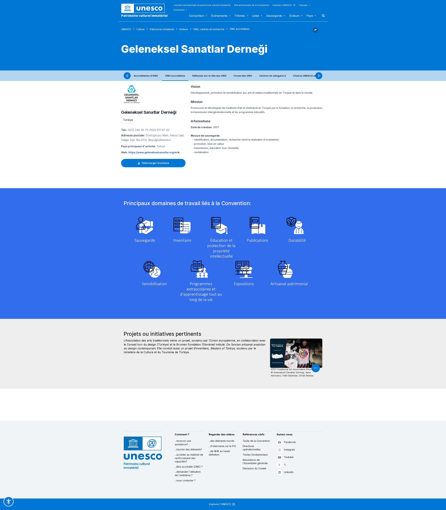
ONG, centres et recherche (208, 29)
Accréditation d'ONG (146, 75)
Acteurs (294, 15)
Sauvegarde (274, 15)
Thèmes (239, 15)
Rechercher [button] (322, 16)
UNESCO (126, 29)
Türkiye (128, 120)
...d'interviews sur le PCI (222, 446)
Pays (309, 15)
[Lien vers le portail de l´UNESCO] (144, 8)
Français (303, 5)
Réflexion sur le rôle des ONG (209, 75)
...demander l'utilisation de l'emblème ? (188, 473)
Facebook (290, 442)
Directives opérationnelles (252, 448)
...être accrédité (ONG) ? (189, 466)
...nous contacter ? (185, 480)
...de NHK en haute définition (219, 453)
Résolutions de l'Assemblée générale (255, 461)
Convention (196, 15)
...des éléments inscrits (221, 440)
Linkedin (289, 472)
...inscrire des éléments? (188, 449)
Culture (140, 29)
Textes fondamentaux (255, 454)
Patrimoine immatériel (162, 29)
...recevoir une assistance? (183, 442)
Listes (255, 15)
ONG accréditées (175, 75)
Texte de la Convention (256, 440)
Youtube (289, 457)
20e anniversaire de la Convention (251, 5)
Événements (219, 15)
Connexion (179, 10)
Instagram (289, 449)
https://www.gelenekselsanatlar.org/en (153, 152)
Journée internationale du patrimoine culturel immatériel (202, 5)
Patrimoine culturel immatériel (144, 15)
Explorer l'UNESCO (282, 5)
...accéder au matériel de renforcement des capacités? (189, 458)
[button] (315, 31)
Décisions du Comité (254, 468)
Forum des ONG (243, 75)
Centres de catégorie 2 (272, 75)
